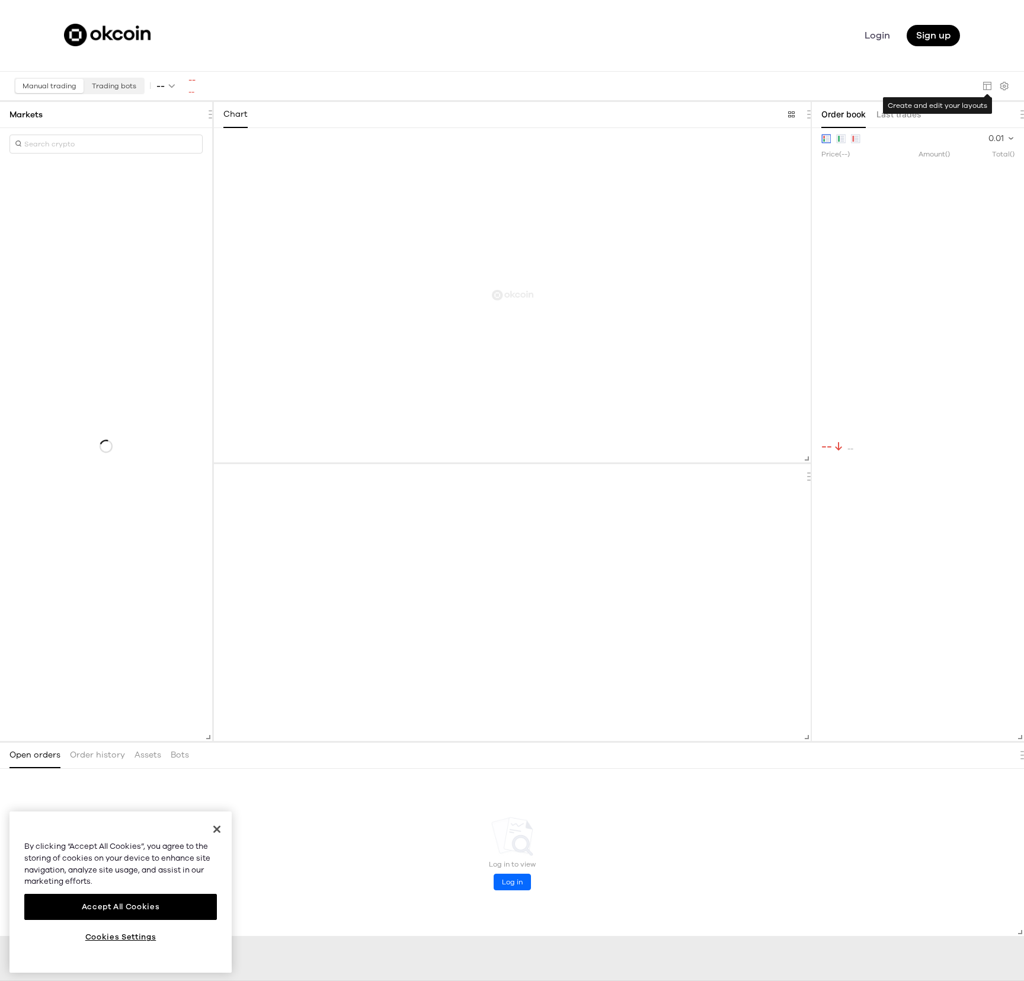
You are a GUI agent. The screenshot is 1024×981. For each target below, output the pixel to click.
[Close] (217, 829)
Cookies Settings (120, 937)
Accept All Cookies (121, 906)
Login (877, 35)
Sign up (933, 35)
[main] (120, 892)
